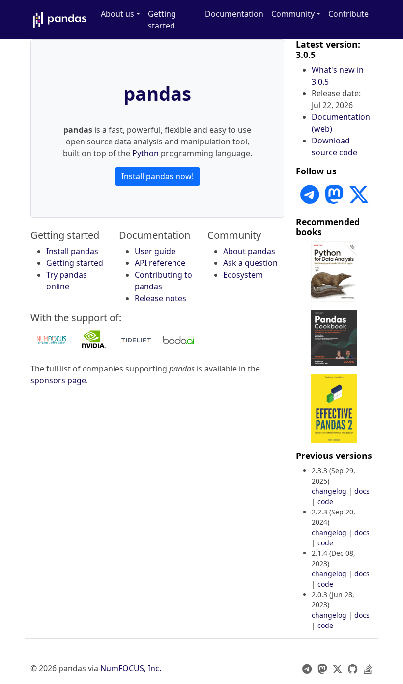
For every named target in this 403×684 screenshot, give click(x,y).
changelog (329, 491)
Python (145, 153)
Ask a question (250, 262)
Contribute (348, 13)
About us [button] (117, 13)
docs (362, 491)
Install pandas (72, 251)
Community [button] (293, 13)
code (325, 501)
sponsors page (58, 380)
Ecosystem (243, 274)
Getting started (162, 19)
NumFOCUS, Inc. (130, 668)
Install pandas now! (157, 176)
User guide (155, 251)
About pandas (249, 251)
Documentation (234, 13)
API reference (160, 262)
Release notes (160, 298)
